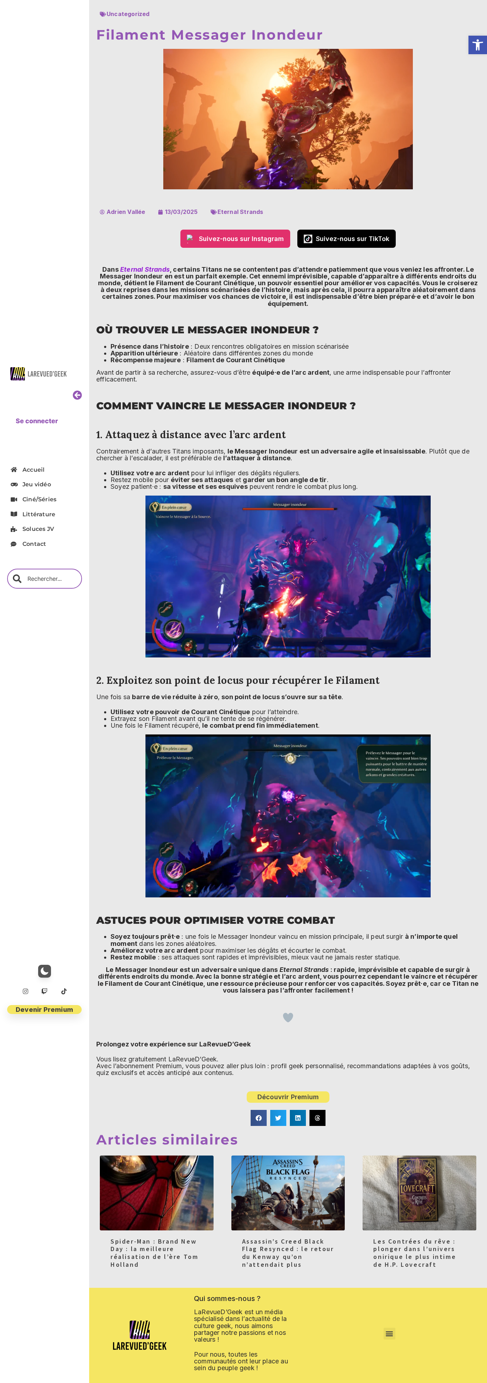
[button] (477, 45)
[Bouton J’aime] (288, 1017)
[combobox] (44, 579)
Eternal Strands (240, 211)
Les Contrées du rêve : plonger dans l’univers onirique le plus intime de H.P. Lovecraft (414, 1253)
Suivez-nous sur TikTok (352, 238)
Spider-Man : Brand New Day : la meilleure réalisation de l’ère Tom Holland (154, 1253)
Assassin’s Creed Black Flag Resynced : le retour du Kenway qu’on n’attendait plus (288, 1253)
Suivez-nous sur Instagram (241, 238)
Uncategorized (128, 13)
